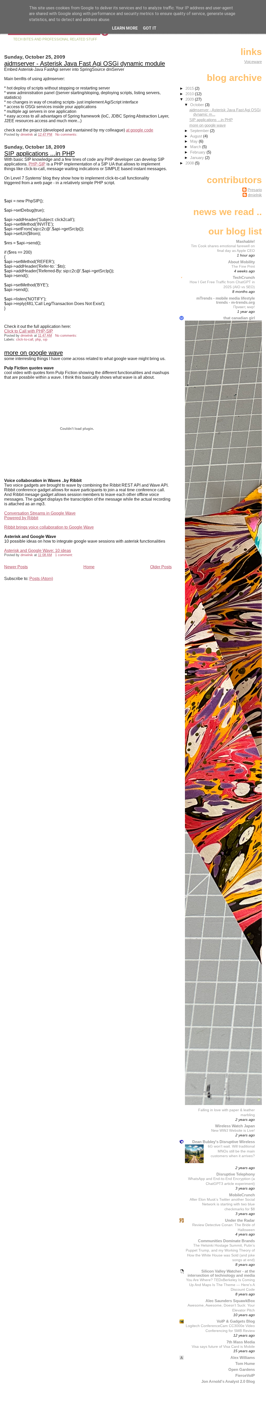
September (200, 130)
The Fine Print (243, 266)
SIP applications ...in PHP (39, 153)
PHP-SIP (37, 164)
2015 (190, 88)
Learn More (125, 28)
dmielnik (255, 195)
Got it (149, 28)
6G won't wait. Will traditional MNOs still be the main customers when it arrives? (231, 1151)
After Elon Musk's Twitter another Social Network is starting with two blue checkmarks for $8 (222, 1204)
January (197, 157)
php (38, 339)
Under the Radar (240, 1220)
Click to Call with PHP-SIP (28, 331)
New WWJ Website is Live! (233, 1130)
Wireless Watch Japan (235, 1126)
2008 (190, 163)
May (194, 141)
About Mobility (241, 262)
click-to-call (24, 339)
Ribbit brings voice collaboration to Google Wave (49, 527)
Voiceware (253, 61)
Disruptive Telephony (235, 1174)
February (198, 152)
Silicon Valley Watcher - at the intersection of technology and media (221, 1273)
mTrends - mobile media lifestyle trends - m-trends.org (225, 300)
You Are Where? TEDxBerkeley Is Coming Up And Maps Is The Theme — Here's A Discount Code (220, 1285)
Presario (255, 190)
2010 (190, 94)
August (196, 136)
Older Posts (161, 567)
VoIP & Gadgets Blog (236, 1321)
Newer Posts (16, 567)
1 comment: (64, 555)
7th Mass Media (241, 1342)
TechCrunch (244, 277)
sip (45, 339)
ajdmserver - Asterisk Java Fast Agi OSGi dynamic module (84, 63)
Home (89, 567)
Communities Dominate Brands (226, 1241)
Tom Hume (245, 1363)
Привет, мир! (244, 307)
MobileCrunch (242, 1195)
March (196, 146)
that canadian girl (239, 318)
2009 (190, 99)
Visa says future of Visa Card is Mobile (223, 1346)
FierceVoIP (245, 1375)
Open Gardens (241, 1369)
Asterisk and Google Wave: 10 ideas (37, 550)
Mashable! (245, 241)
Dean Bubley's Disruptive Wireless (223, 1141)
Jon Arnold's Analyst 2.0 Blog (228, 1381)
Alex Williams (242, 1357)
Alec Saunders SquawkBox (230, 1301)
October (197, 104)
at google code (139, 130)
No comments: (66, 134)
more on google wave (33, 352)
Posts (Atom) (41, 578)
